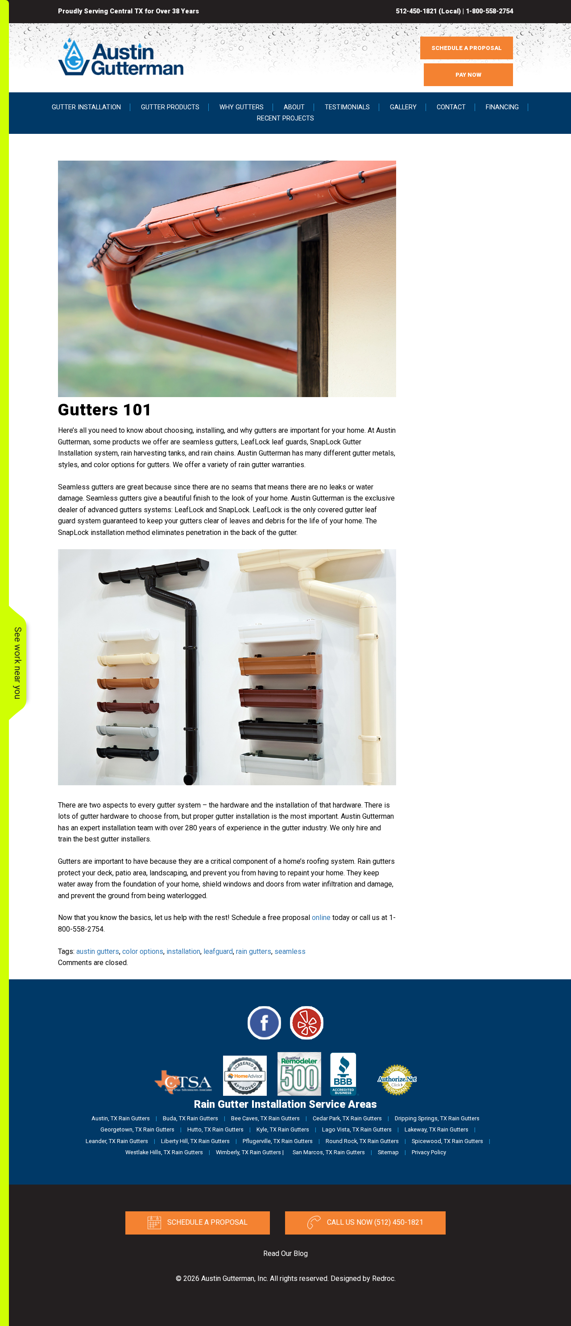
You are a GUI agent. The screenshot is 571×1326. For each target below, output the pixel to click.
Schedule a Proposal (207, 1222)
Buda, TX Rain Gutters (190, 1118)
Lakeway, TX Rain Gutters (436, 1129)
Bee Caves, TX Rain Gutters (265, 1118)
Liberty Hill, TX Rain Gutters (195, 1141)
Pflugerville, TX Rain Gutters (278, 1141)
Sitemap (388, 1152)
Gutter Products (170, 107)
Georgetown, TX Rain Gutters (137, 1129)
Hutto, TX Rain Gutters (215, 1129)
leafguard (218, 951)
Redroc (383, 1278)
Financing (502, 107)
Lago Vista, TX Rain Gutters (357, 1129)
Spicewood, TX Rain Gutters (447, 1141)
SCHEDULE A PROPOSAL (466, 48)
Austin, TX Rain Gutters (120, 1118)
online (321, 917)
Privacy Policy (429, 1152)
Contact (451, 107)
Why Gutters (241, 107)
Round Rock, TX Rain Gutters (362, 1141)
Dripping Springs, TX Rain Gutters (437, 1118)
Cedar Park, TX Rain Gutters (347, 1118)
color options (142, 951)
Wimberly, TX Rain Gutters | (250, 1152)
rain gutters (253, 951)
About (294, 107)
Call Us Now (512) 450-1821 (374, 1222)
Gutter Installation (86, 107)
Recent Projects (285, 118)
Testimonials (347, 107)
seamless (290, 951)
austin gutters (97, 951)
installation (183, 951)
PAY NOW (468, 74)
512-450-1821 (416, 11)
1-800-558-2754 (489, 11)
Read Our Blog (285, 1253)
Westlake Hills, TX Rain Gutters (164, 1152)
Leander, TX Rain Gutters (117, 1141)
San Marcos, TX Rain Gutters (329, 1152)
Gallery (403, 107)
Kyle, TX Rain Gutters (283, 1129)
